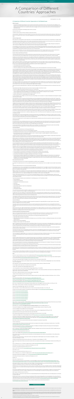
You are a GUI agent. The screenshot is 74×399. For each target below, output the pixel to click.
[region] (37, 1)
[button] (1, 397)
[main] (37, 10)
